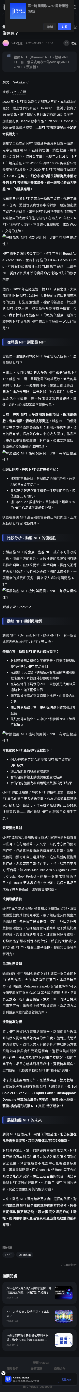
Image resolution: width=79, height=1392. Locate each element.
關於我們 (12, 1368)
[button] (74, 7)
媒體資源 (36, 1368)
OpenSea (25, 1255)
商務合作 (59, 1368)
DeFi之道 (19, 92)
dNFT (8, 1255)
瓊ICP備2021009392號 (37, 1387)
